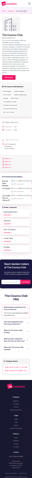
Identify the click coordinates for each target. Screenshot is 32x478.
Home (4, 11)
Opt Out (16, 425)
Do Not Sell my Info (16, 428)
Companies (10, 11)
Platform (16, 440)
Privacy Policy (23, 473)
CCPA (16, 422)
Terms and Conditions (11, 473)
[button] (29, 3)
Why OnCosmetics (16, 410)
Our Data (16, 446)
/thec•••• (8, 158)
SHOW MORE (7, 215)
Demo (16, 438)
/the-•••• (8, 164)
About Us (16, 401)
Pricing (16, 444)
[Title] (9, 3)
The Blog (16, 404)
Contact (16, 407)
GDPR (16, 419)
